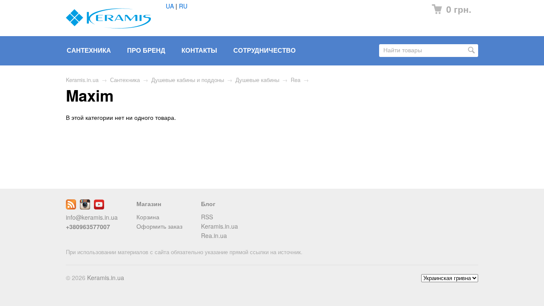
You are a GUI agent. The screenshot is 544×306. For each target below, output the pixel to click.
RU (183, 6)
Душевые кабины (257, 80)
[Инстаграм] (85, 207)
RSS (207, 216)
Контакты (199, 50)
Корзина (147, 216)
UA (170, 6)
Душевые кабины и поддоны (187, 80)
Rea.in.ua (214, 235)
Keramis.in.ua (82, 80)
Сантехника (89, 50)
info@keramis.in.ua (92, 217)
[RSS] (71, 207)
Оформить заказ (159, 226)
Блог (208, 203)
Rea (295, 80)
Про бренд (146, 50)
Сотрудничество (264, 50)
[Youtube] (99, 207)
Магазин (148, 203)
